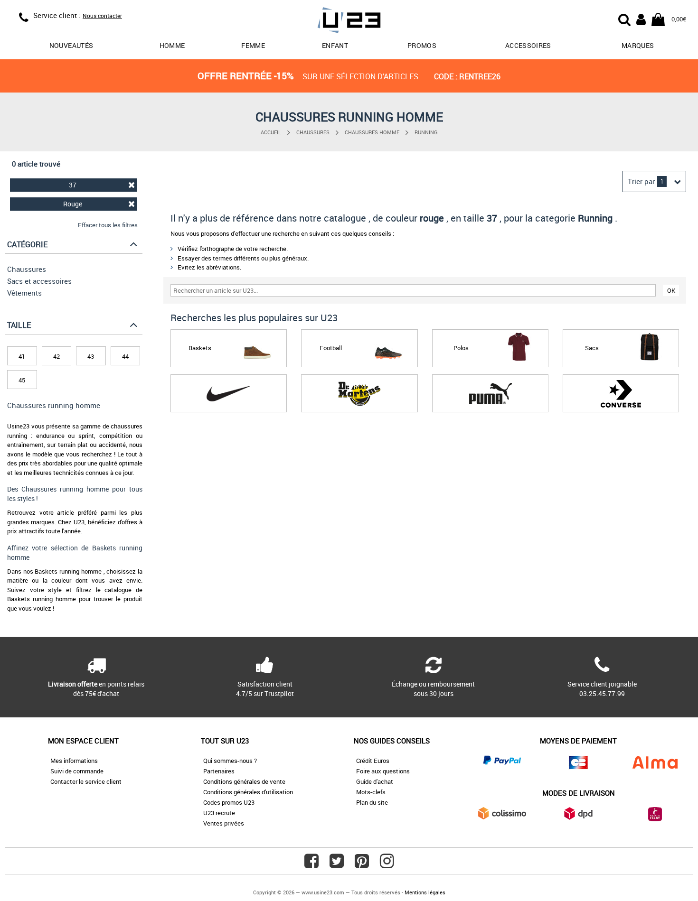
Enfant (335, 45)
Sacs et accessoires (39, 281)
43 (90, 356)
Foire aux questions (383, 771)
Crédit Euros (372, 760)
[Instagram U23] (387, 864)
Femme (253, 45)
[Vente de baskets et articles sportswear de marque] (349, 21)
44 (125, 356)
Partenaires (219, 771)
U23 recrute (219, 812)
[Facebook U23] (311, 864)
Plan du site (372, 802)
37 (72, 184)
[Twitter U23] (337, 864)
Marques (638, 45)
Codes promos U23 (229, 802)
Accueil (271, 132)
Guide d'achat (374, 781)
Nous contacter (102, 15)
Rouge (72, 203)
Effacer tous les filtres (108, 225)
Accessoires (528, 45)
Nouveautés (71, 45)
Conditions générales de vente (244, 781)
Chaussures (313, 132)
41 (22, 356)
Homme (172, 45)
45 (22, 380)
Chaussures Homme (372, 132)
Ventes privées (223, 823)
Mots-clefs (371, 792)
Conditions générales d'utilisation (248, 792)
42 (56, 356)
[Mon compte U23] (641, 18)
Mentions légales (425, 892)
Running (426, 132)
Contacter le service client (86, 781)
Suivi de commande (77, 771)
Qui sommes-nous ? (230, 760)
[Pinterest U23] (362, 864)
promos (421, 45)
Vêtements (24, 292)
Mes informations (74, 760)
